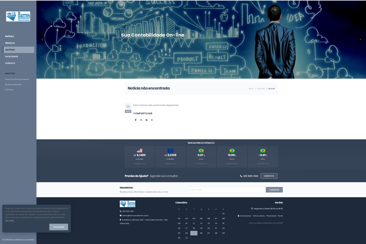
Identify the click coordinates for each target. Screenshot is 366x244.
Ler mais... (10, 220)
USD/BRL (139, 159)
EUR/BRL (170, 159)
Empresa (9, 36)
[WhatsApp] (152, 120)
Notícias (10, 49)
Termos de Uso (259, 216)
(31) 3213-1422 (250, 176)
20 (208, 228)
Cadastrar (274, 190)
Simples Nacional (13, 84)
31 (186, 238)
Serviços (10, 43)
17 (186, 228)
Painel (280, 216)
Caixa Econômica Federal (17, 79)
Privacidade (271, 216)
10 (186, 223)
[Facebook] (135, 120)
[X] (141, 120)
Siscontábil (278, 223)
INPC (263, 159)
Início (251, 89)
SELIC (232, 159)
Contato (10, 63)
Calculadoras (245, 216)
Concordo (58, 227)
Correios (9, 89)
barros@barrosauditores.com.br (135, 215)
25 (194, 233)
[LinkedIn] (146, 120)
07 (216, 218)
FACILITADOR (11, 56)
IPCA (201, 159)
